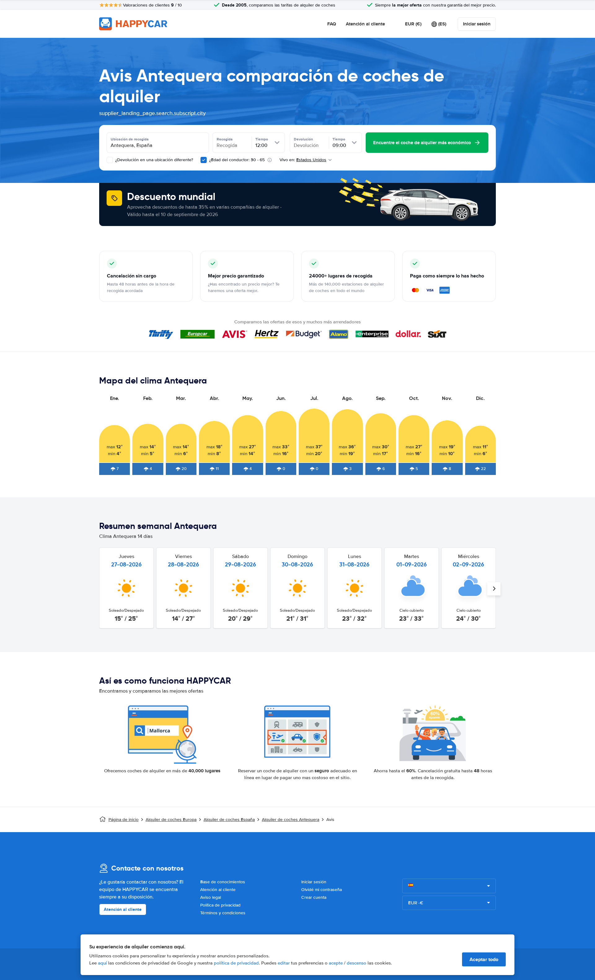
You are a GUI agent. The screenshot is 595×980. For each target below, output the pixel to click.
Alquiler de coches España (229, 819)
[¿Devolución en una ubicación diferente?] (110, 160)
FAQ (331, 23)
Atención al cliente (365, 23)
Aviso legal (210, 897)
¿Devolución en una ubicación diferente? (153, 159)
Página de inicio (123, 819)
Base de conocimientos (222, 882)
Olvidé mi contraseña (321, 889)
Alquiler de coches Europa (171, 819)
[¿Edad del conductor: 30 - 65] (204, 160)
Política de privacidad (220, 905)
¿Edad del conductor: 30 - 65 (237, 159)
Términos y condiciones (222, 913)
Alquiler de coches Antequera (290, 819)
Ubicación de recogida (130, 139)
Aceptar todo (483, 959)
